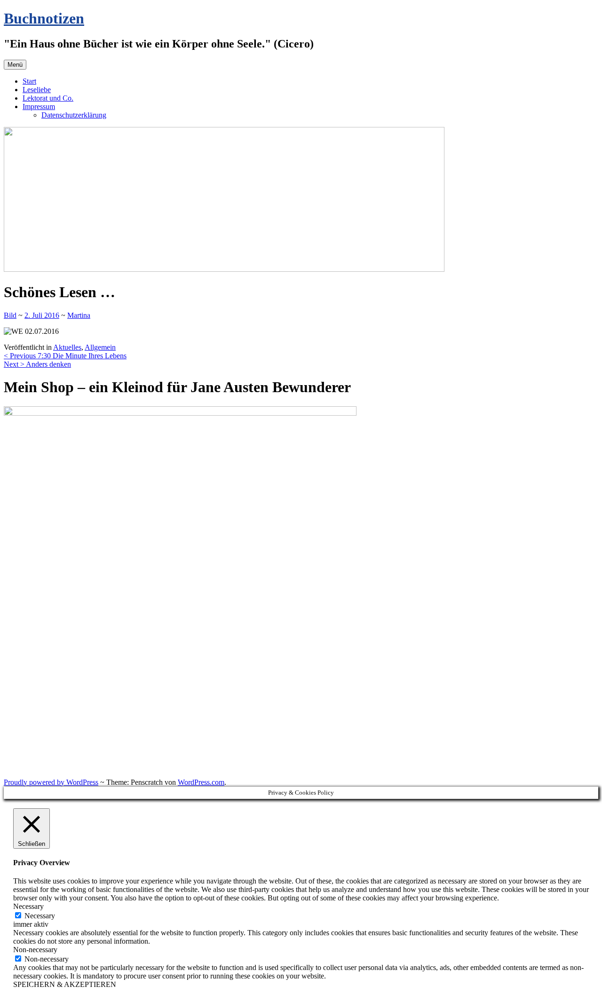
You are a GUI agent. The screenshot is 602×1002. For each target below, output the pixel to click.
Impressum (39, 106)
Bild (10, 315)
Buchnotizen (44, 18)
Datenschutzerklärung (73, 115)
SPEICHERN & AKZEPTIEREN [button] (64, 984)
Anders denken (37, 364)
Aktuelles (67, 347)
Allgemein (100, 347)
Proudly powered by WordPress (51, 782)
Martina (78, 315)
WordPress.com (201, 782)
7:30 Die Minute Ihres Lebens (65, 356)
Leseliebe (37, 90)
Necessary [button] (28, 906)
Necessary (39, 916)
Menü (15, 64)
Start (29, 81)
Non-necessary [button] (35, 950)
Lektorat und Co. (48, 98)
